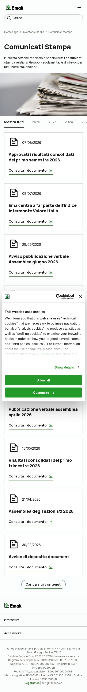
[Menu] (79, 7)
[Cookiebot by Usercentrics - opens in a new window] (56, 296)
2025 (52, 122)
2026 (36, 122)
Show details (64, 367)
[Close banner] (80, 296)
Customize (41, 392)
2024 (69, 122)
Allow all (43, 380)
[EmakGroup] (14, 7)
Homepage (11, 32)
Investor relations (33, 32)
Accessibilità (12, 633)
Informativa (11, 620)
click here (45, 354)
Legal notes (32, 683)
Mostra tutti (14, 122)
